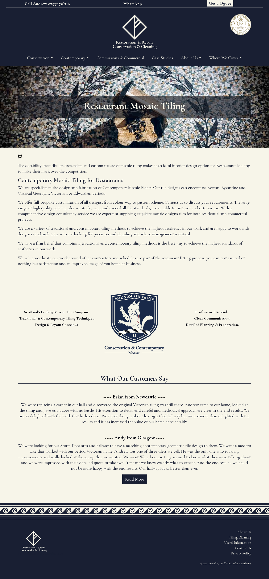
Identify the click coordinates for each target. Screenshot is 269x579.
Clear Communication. (212, 318)
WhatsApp (133, 3)
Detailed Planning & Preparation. (212, 324)
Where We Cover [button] (223, 57)
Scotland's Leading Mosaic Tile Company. (56, 312)
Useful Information (237, 543)
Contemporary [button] (73, 57)
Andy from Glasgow (134, 438)
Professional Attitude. (212, 312)
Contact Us (243, 548)
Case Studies (162, 57)
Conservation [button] (38, 57)
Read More (134, 479)
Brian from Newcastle (134, 397)
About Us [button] (189, 57)
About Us (244, 532)
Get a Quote (220, 3)
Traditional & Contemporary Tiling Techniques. (57, 318)
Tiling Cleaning (240, 537)
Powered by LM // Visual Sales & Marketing (229, 563)
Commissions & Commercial (120, 57)
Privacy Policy (241, 553)
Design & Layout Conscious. (57, 324)
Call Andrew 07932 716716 (47, 3)
